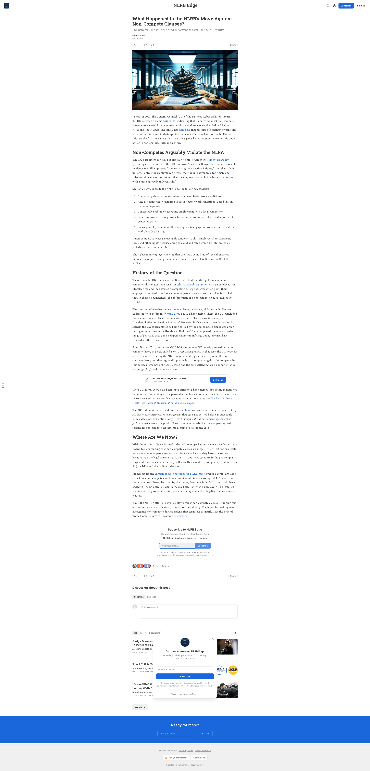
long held (184, 130)
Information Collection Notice (184, 686)
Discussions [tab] (154, 633)
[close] (212, 638)
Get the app (199, 757)
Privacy (182, 750)
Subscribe (346, 5)
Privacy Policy (207, 686)
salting (160, 232)
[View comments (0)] (145, 45)
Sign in (361, 5)
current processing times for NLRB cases (180, 474)
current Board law (218, 160)
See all (138, 707)
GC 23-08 (169, 121)
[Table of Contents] (3, 385)
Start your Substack (177, 757)
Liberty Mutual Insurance (191, 285)
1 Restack (165, 566)
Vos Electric (217, 398)
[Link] (128, 152)
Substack (170, 765)
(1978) (210, 285)
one (226, 453)
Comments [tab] (139, 597)
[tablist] (144, 597)
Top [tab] (135, 633)
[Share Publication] (334, 6)
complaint (184, 410)
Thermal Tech (171, 314)
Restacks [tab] (151, 597)
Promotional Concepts (181, 403)
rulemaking (181, 516)
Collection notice (203, 750)
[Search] (328, 6)
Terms (190, 750)
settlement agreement (215, 419)
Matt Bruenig (138, 35)
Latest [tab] (143, 633)
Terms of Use (199, 683)
